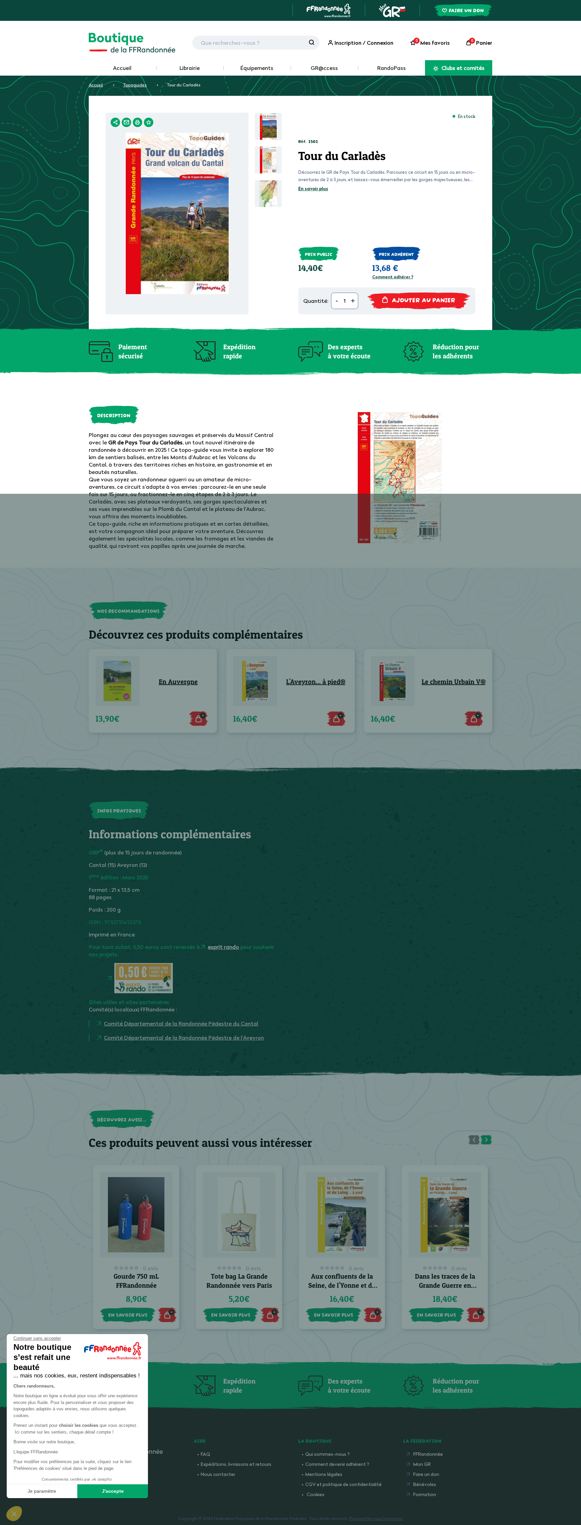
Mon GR (422, 1464)
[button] (14, 1514)
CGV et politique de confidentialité (343, 1484)
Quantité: (315, 301)
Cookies (315, 1494)
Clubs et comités (462, 68)
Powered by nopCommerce (376, 1518)
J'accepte (113, 1491)
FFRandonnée (428, 1454)
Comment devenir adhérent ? (337, 1464)
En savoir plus (313, 189)
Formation (424, 1494)
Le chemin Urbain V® (454, 682)
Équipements (256, 68)
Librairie (190, 68)
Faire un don (426, 1474)
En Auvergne (178, 682)
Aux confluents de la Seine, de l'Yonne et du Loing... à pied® (342, 1285)
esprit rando (223, 947)
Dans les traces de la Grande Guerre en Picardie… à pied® (445, 1285)
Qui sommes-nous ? (327, 1454)
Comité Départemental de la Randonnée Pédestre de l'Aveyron (184, 1037)
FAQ (205, 1454)
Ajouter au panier (423, 299)
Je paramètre (42, 1491)
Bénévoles (424, 1484)
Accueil (122, 68)
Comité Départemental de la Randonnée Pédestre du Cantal (181, 1023)
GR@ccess (324, 68)
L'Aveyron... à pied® (315, 682)
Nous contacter (218, 1474)
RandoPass (391, 68)
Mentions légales (323, 1474)
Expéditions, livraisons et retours (236, 1464)
